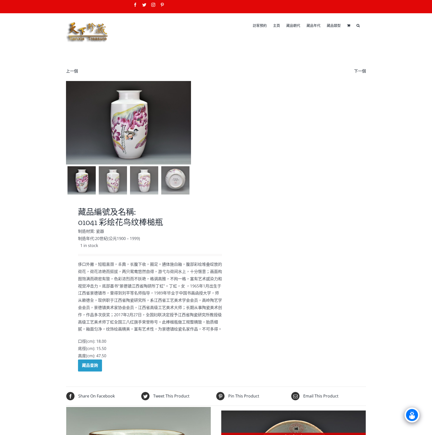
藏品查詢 (90, 365)
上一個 (72, 71)
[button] (358, 25)
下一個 (360, 71)
